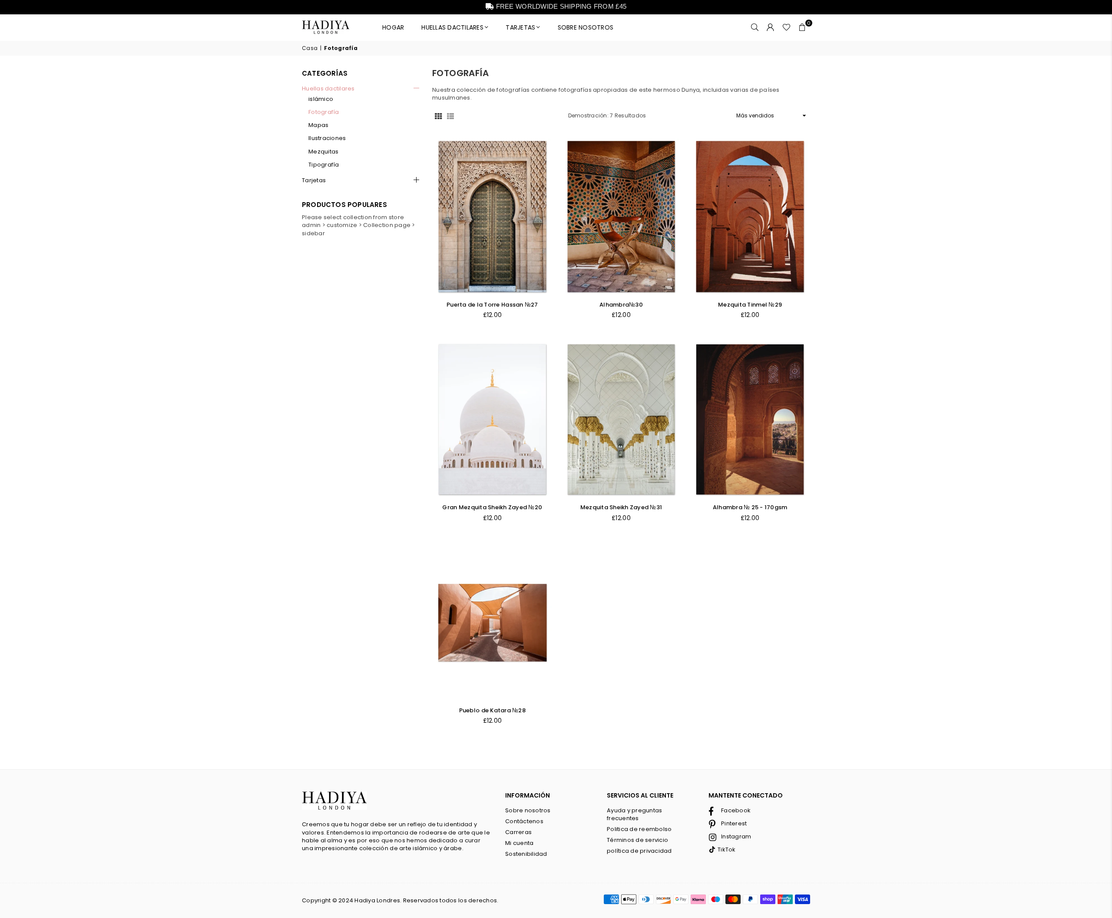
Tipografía (323, 165)
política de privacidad (639, 851)
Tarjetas (314, 180)
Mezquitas (323, 152)
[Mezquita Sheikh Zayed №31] (621, 419)
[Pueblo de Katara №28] (492, 622)
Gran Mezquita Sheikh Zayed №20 (492, 507)
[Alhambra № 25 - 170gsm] (750, 419)
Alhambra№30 (621, 304)
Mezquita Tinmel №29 (750, 304)
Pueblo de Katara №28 (492, 710)
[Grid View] (438, 115)
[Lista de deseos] (786, 27)
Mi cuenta (519, 843)
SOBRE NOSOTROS (586, 27)
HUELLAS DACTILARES (452, 27)
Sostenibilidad (526, 854)
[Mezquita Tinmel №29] (750, 216)
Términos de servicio (637, 840)
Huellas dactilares (328, 89)
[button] (802, 27)
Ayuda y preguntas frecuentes (634, 814)
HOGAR (393, 27)
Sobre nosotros (528, 810)
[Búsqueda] (755, 27)
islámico (320, 99)
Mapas (318, 125)
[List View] (450, 115)
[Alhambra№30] (621, 216)
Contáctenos (524, 821)
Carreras (518, 832)
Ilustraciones (327, 138)
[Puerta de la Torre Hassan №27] (492, 216)
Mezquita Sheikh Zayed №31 (621, 507)
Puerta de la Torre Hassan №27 (492, 304)
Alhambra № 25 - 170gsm (750, 507)
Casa (310, 48)
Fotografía (323, 112)
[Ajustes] (770, 27)
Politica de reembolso (639, 829)
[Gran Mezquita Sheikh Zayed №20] (492, 419)
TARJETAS (520, 27)
